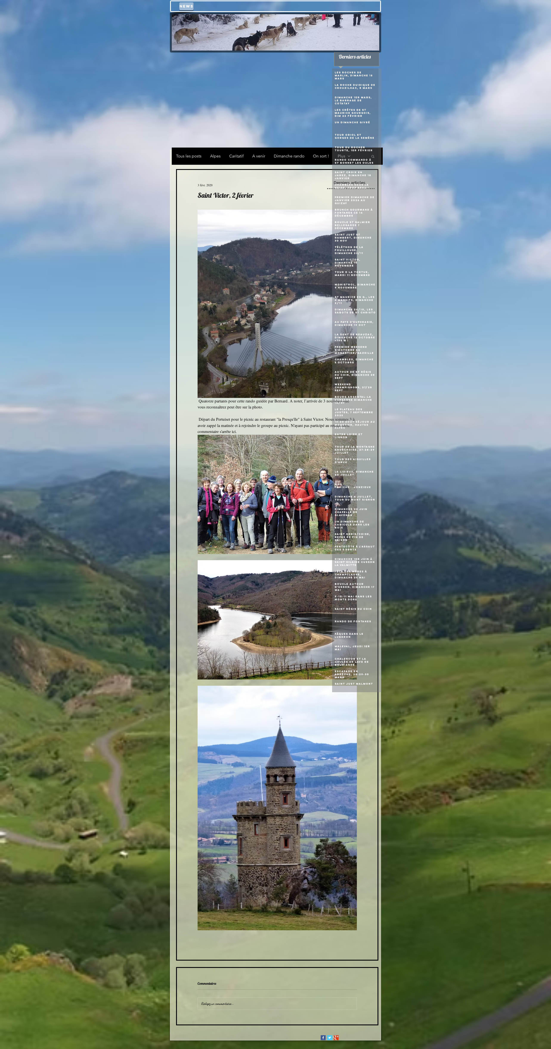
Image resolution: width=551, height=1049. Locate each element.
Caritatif (236, 156)
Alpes (215, 156)
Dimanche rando (289, 156)
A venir (258, 156)
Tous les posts (188, 156)
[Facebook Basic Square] (323, 1037)
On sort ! (321, 156)
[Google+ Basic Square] (336, 1037)
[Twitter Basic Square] (329, 1037)
